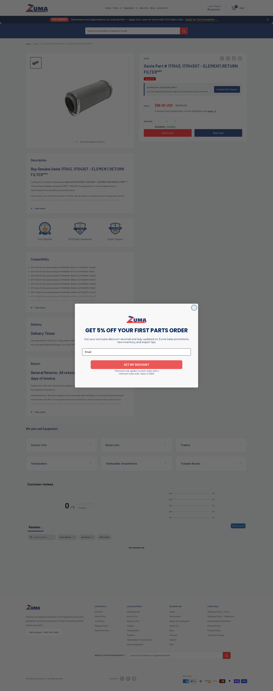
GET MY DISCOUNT (136, 364)
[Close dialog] (194, 307)
